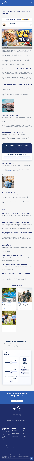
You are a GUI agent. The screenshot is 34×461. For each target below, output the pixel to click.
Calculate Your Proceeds (17, 400)
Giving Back (24, 436)
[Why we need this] (16, 357)
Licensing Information (15, 445)
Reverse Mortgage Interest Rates (6, 435)
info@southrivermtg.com (5, 447)
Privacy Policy (14, 447)
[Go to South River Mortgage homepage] (4, 2)
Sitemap (3, 456)
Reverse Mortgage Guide (5, 431)
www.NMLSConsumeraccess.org (6, 457)
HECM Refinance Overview (16, 434)
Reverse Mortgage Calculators (4, 439)
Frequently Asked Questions (6, 432)
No (23, 157)
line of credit (10, 170)
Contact (24, 431)
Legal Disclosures (6, 456)
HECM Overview (14, 430)
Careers (24, 434)
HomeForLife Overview (15, 433)
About (23, 430)
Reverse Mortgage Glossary (16, 431)
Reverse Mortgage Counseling (4, 437)
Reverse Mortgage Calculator (15, 436)
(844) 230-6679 (17, 396)
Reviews (24, 433)
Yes (10, 157)
